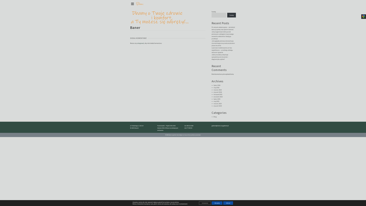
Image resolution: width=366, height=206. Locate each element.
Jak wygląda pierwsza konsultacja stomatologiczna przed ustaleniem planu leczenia (223, 43)
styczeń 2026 (218, 92)
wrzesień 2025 (218, 97)
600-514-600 (190, 126)
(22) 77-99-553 (188, 128)
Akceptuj (217, 203)
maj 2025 (216, 101)
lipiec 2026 (217, 85)
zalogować (140, 43)
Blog (215, 117)
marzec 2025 (218, 104)
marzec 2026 (218, 90)
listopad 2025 (218, 94)
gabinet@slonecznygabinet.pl (220, 126)
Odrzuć (228, 203)
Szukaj (214, 12)
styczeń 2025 (218, 106)
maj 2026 (216, 88)
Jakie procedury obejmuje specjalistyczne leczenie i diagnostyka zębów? (220, 57)
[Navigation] (132, 4)
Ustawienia (205, 203)
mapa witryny (187, 135)
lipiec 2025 (217, 99)
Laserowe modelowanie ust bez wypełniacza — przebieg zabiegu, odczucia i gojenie (222, 50)
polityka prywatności (196, 135)
